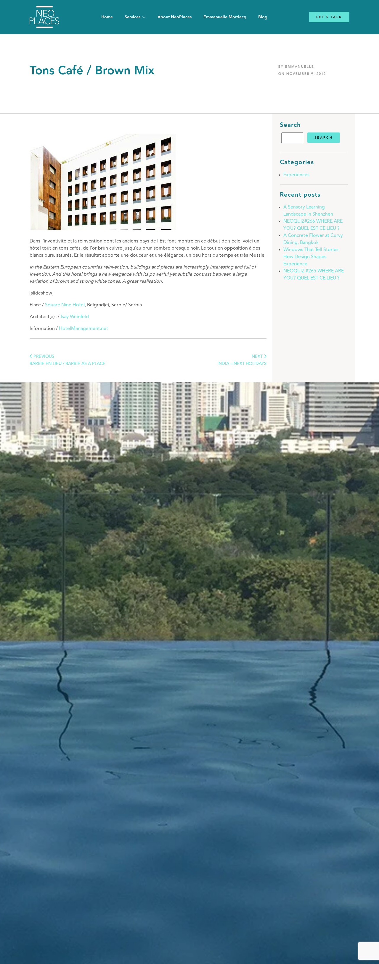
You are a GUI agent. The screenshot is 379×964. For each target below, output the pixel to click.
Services (132, 17)
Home (107, 17)
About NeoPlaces (175, 17)
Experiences (296, 175)
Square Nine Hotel (65, 305)
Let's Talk (329, 17)
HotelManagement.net (83, 328)
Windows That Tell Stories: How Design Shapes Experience (311, 257)
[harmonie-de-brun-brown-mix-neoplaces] (103, 229)
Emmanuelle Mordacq (224, 17)
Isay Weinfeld (75, 317)
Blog (262, 17)
